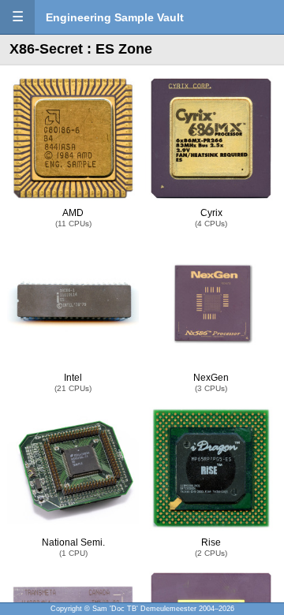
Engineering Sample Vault (115, 17)
